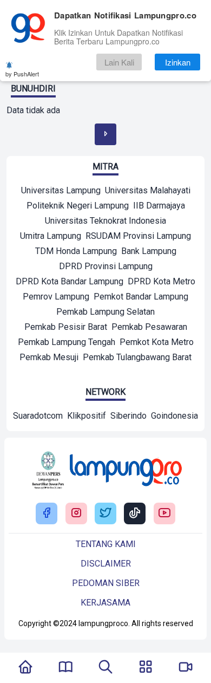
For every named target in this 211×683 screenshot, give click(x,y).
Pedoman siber (106, 583)
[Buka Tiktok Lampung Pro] (134, 514)
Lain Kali (119, 62)
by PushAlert (22, 73)
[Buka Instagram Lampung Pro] (76, 514)
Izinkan (177, 62)
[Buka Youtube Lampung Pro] (164, 514)
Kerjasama (105, 602)
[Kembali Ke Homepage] (25, 667)
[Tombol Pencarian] (105, 667)
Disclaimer (106, 563)
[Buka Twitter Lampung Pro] (105, 514)
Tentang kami (106, 544)
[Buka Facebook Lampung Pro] (46, 514)
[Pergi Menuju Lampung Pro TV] (185, 667)
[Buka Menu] (145, 667)
